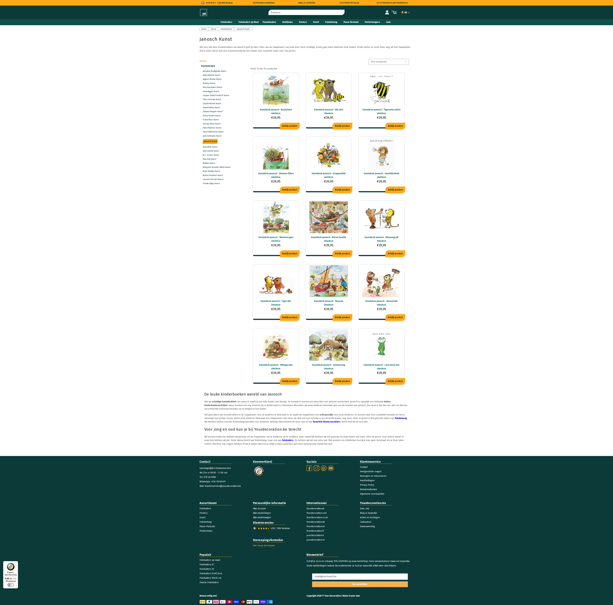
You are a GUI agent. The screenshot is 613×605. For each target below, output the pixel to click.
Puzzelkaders (269, 22)
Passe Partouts (351, 22)
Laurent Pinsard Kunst (213, 179)
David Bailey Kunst (211, 107)
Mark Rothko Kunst (211, 171)
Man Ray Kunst (209, 159)
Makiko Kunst (209, 163)
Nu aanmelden (360, 584)
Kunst (316, 22)
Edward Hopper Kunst (213, 111)
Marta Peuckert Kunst (213, 175)
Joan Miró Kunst (210, 147)
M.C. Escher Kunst (211, 155)
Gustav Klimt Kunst (211, 124)
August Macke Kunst (212, 79)
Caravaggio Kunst (211, 91)
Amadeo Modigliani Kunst (214, 71)
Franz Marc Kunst (211, 119)
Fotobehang (331, 22)
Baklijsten (287, 22)
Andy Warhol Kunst (211, 75)
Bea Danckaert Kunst (212, 87)
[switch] (11, 585)
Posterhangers (372, 22)
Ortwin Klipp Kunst (211, 183)
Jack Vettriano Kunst (212, 136)
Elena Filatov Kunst (212, 115)
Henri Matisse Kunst (212, 128)
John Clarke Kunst (211, 151)
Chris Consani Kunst (212, 99)
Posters (303, 22)
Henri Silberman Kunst (213, 132)
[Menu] (16, 563)
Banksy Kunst (209, 83)
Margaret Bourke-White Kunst (217, 167)
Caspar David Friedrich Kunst (216, 95)
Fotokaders (226, 22)
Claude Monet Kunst (212, 103)
